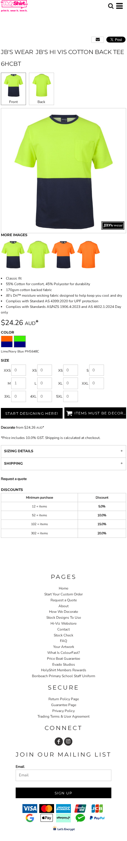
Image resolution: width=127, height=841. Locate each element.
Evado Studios (63, 664)
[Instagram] (68, 741)
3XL (7, 396)
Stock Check (63, 635)
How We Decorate (63, 611)
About (63, 606)
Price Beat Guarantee (63, 658)
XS (34, 370)
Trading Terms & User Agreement (63, 716)
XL (60, 383)
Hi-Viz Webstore (63, 623)
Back (41, 101)
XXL (85, 383)
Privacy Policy (63, 710)
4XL (33, 396)
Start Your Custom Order (63, 594)
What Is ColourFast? (63, 652)
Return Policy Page (63, 699)
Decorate (8, 427)
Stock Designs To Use (63, 617)
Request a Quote (64, 600)
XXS (7, 370)
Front (13, 101)
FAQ (63, 640)
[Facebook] (59, 741)
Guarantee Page (63, 705)
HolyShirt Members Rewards (63, 670)
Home (63, 588)
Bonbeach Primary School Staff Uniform (63, 676)
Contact (63, 629)
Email (20, 766)
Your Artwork (63, 646)
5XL (59, 396)
